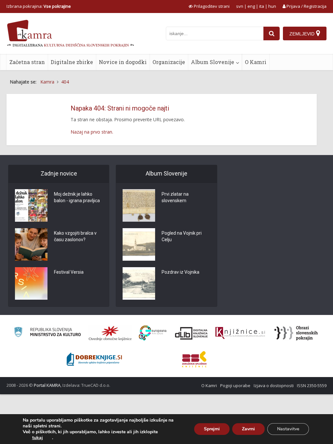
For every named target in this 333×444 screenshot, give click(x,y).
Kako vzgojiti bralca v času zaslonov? (75, 236)
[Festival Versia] (31, 283)
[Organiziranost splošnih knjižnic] (110, 333)
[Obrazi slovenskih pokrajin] (296, 333)
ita (261, 6)
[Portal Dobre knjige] (94, 359)
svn (239, 6)
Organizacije (169, 62)
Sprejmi (212, 429)
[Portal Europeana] (153, 333)
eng (251, 6)
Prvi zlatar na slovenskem (175, 197)
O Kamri (255, 62)
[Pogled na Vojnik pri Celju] (139, 244)
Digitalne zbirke (72, 62)
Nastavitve (288, 429)
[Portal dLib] (191, 333)
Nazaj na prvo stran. (92, 132)
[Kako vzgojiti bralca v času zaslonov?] (31, 244)
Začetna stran (27, 62)
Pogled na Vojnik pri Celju (182, 236)
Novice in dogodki (123, 62)
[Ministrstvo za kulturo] (47, 333)
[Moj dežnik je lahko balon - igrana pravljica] (31, 205)
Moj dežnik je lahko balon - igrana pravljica (77, 197)
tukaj (37, 438)
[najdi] (271, 33)
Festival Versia (69, 272)
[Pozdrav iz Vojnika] (139, 283)
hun (272, 6)
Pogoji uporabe (235, 385)
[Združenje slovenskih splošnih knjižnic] (240, 333)
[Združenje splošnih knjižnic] (194, 359)
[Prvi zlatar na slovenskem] (139, 205)
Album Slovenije (212, 62)
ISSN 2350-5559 (311, 385)
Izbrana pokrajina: (39, 6)
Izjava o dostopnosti (274, 385)
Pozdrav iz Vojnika (180, 272)
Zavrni (248, 429)
